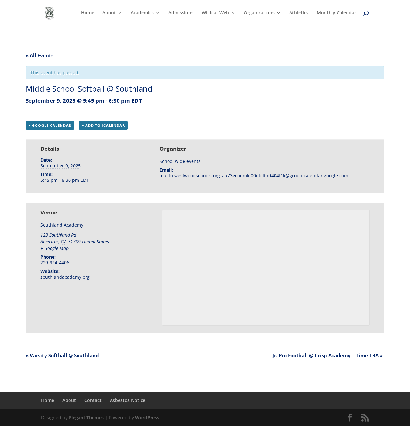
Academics (142, 13)
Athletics (298, 13)
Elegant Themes (86, 417)
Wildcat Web (215, 13)
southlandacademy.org (65, 277)
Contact (93, 400)
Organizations (259, 13)
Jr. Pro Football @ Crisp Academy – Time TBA (327, 355)
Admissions (180, 13)
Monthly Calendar (336, 13)
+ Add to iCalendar (103, 125)
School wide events (180, 161)
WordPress (147, 417)
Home (87, 13)
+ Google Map (54, 248)
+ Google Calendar (50, 125)
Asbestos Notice (127, 400)
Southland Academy (61, 225)
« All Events (39, 55)
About (109, 13)
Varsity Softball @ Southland (62, 355)
